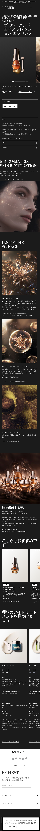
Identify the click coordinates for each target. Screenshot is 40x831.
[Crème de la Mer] (8, 7)
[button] (2, 2)
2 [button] (16, 81)
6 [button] (27, 81)
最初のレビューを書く (25, 92)
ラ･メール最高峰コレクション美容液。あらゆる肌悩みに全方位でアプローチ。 (14, 594)
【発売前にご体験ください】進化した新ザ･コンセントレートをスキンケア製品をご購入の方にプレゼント (20, 2)
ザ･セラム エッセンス (10, 591)
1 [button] (13, 81)
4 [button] (21, 81)
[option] (18, 60)
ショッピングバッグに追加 (11, 602)
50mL (34, 584)
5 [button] (24, 81)
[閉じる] (34, 823)
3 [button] (18, 81)
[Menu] (37, 8)
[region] (21, 824)
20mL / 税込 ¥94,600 (10, 106)
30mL (5, 584)
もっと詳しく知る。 (10, 827)
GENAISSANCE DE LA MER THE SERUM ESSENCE (13, 589)
